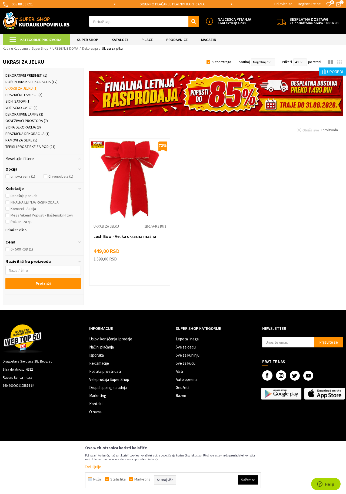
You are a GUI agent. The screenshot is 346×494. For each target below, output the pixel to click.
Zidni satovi (18, 101)
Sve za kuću (185, 363)
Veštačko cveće (21, 107)
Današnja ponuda (24, 195)
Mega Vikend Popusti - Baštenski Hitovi (42, 215)
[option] (173, 4)
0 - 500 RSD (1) (22, 249)
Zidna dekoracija (23, 127)
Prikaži (287, 62)
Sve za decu (186, 347)
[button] (144, 21)
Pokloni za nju (21, 221)
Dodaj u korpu (133, 276)
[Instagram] (281, 375)
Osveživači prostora (26, 120)
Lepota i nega (187, 339)
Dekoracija (90, 48)
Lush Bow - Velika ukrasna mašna (125, 236)
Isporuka (96, 355)
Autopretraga (221, 62)
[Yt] (308, 376)
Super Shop (40, 48)
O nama (95, 412)
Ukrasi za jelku (21, 88)
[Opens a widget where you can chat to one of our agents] (326, 484)
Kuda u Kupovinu (15, 48)
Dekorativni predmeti (26, 75)
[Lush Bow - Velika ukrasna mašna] (129, 179)
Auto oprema (186, 379)
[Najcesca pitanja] (209, 21)
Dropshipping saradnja (108, 387)
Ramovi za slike (21, 140)
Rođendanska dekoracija (31, 81)
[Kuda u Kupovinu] (36, 20)
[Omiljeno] (328, 4)
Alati (179, 371)
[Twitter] (295, 376)
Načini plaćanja (101, 347)
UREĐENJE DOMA (65, 48)
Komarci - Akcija (23, 208)
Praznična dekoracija (27, 133)
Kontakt (96, 404)
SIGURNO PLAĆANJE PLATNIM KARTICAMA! (172, 4)
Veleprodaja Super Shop (109, 379)
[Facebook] (267, 375)
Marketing (97, 396)
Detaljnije (93, 466)
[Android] (281, 394)
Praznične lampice (23, 94)
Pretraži (43, 283)
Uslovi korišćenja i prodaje (110, 339)
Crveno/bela (60, 176)
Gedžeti (182, 387)
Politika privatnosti (105, 371)
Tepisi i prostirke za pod (30, 146)
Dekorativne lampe (24, 114)
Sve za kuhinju (187, 355)
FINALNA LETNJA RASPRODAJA (35, 202)
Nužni (97, 479)
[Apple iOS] (324, 394)
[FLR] (216, 93)
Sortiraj (244, 62)
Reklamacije (99, 363)
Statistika (118, 479)
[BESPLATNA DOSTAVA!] (281, 21)
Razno (181, 396)
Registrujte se (309, 3)
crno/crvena (23, 176)
